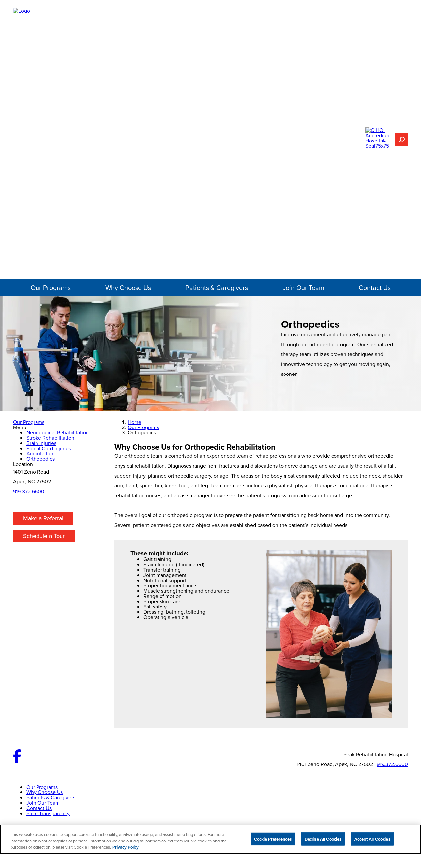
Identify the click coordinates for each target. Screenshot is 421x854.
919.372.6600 (28, 491)
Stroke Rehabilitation (50, 437)
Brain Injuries (41, 443)
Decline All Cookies (323, 839)
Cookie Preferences (273, 839)
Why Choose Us (128, 287)
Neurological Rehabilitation (57, 432)
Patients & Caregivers (217, 287)
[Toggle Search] (401, 139)
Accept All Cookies (372, 839)
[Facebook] (17, 760)
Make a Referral (43, 518)
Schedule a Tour (44, 536)
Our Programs (51, 287)
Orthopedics (40, 458)
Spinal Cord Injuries (48, 448)
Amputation (39, 453)
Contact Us (375, 287)
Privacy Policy (125, 847)
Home (134, 422)
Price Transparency (48, 813)
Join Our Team (303, 287)
